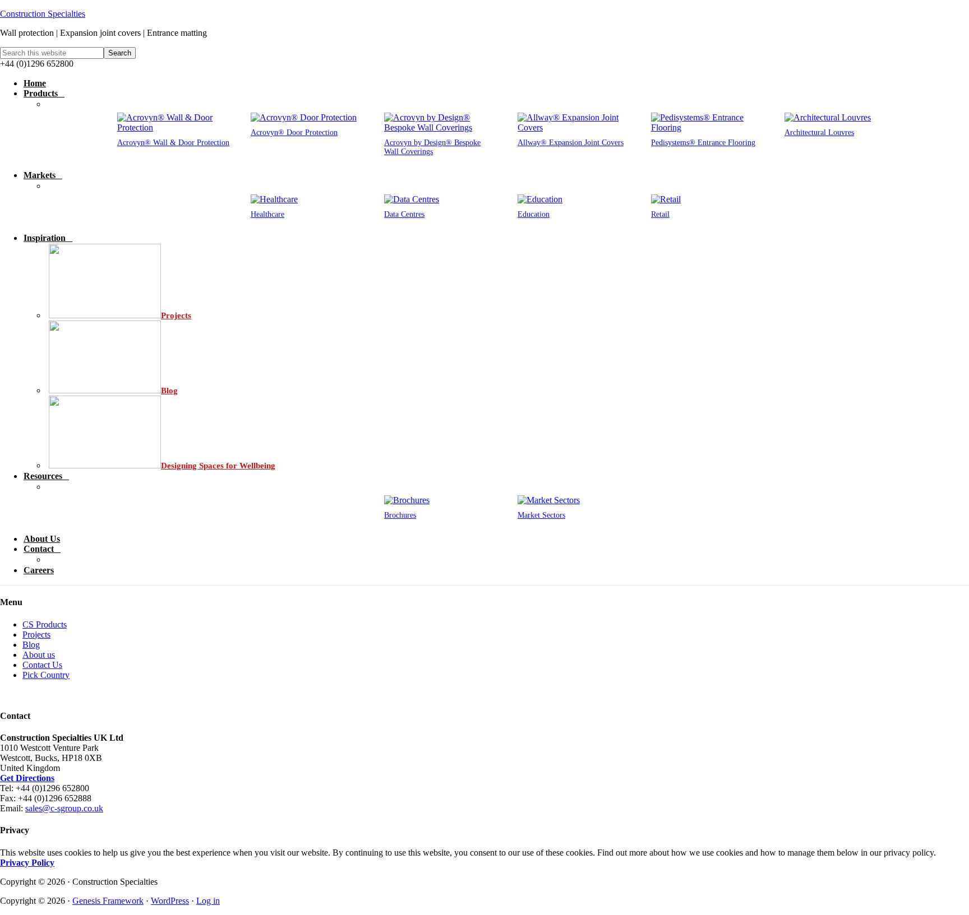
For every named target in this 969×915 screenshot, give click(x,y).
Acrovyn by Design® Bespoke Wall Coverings (432, 147)
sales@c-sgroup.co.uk (64, 808)
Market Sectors (541, 515)
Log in (208, 900)
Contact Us (42, 665)
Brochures (400, 515)
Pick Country (46, 675)
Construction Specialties (42, 13)
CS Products (44, 624)
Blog (31, 644)
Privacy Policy (27, 862)
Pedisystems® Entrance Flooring (703, 142)
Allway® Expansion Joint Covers (571, 142)
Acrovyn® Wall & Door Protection (173, 142)
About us (38, 654)
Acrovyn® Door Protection (294, 132)
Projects (36, 634)
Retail (660, 214)
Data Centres (404, 214)
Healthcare (267, 214)
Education (534, 214)
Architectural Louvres (819, 132)
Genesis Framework (108, 900)
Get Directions (27, 778)
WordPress (170, 900)
